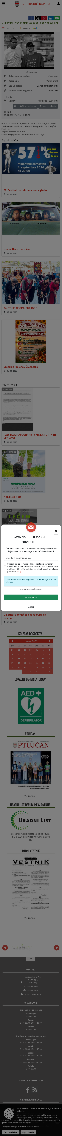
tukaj (19, 571)
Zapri (31, 606)
